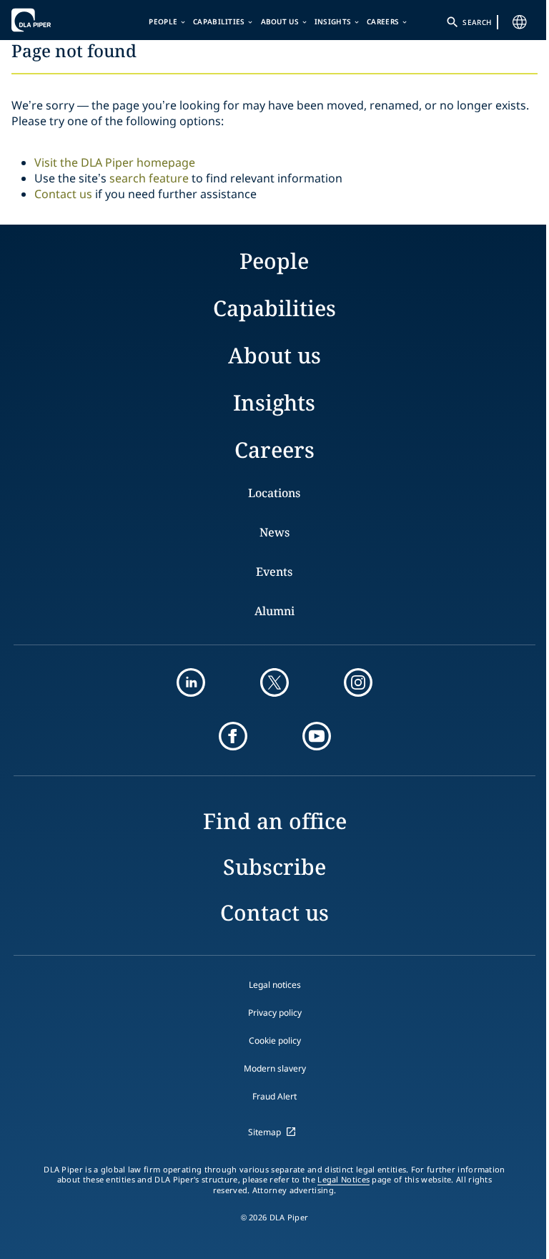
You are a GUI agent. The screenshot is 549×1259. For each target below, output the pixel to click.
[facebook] (233, 736)
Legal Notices (343, 1180)
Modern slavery (275, 1068)
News (274, 532)
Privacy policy (275, 1012)
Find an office (275, 821)
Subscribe (274, 866)
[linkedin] (191, 682)
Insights (333, 21)
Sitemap (264, 1132)
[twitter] (274, 682)
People (163, 21)
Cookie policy (275, 1040)
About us (280, 21)
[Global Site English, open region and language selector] (519, 22)
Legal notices (275, 985)
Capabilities (219, 21)
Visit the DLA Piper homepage (114, 162)
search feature (149, 178)
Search (477, 22)
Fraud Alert (274, 1096)
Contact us (63, 194)
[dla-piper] (55, 20)
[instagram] (358, 682)
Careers (383, 21)
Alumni (274, 611)
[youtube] (316, 736)
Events (274, 571)
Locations (274, 493)
